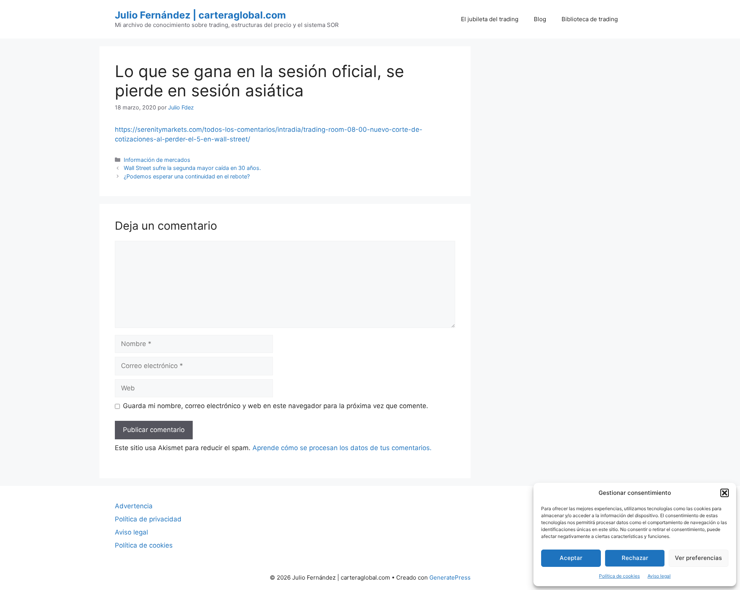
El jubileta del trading (489, 19)
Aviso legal (659, 576)
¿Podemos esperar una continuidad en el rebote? (187, 176)
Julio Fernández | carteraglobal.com (200, 15)
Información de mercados (157, 159)
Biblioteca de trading (590, 19)
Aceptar (571, 557)
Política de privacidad (148, 519)
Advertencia (134, 506)
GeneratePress (450, 577)
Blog (540, 19)
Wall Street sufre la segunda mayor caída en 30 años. (192, 168)
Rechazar (635, 557)
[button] (724, 493)
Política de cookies (619, 576)
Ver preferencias (698, 557)
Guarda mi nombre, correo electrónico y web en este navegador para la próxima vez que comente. (275, 406)
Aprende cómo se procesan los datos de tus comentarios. (342, 448)
